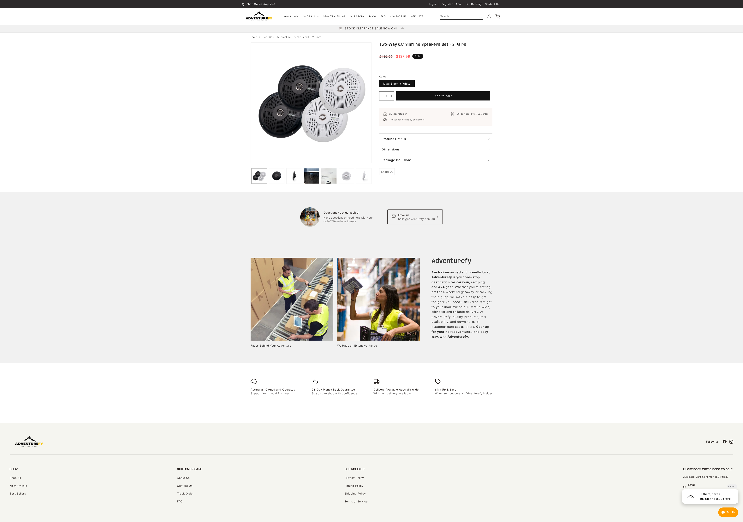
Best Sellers (18, 493)
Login (432, 4)
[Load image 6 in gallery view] (346, 176)
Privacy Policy (354, 477)
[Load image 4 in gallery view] (311, 176)
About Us (462, 4)
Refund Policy (354, 485)
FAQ (180, 501)
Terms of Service (356, 501)
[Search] (480, 16)
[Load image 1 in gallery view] (259, 176)
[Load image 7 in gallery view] (364, 176)
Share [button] (385, 171)
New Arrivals (18, 485)
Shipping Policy (355, 493)
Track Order (185, 493)
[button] (311, 16)
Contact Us (492, 4)
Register (447, 4)
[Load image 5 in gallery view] (329, 176)
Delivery (476, 4)
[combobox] (461, 16)
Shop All (15, 477)
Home (253, 37)
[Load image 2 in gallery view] (276, 176)
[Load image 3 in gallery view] (294, 176)
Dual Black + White (397, 83)
